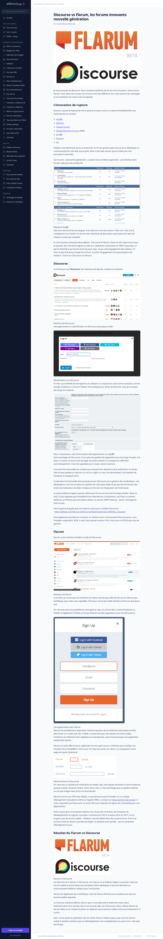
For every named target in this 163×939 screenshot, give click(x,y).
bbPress (60, 123)
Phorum (60, 138)
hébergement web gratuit (124, 800)
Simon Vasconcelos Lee (66, 24)
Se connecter (15, 935)
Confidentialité (137, 936)
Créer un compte (15, 930)
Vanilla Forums (63, 127)
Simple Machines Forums (67, 131)
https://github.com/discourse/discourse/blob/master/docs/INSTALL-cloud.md (90, 511)
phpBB (59, 119)
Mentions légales (124, 936)
